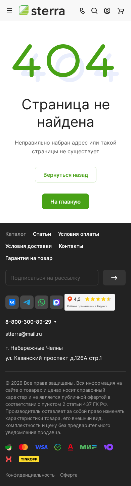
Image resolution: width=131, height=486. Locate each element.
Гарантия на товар (28, 258)
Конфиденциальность (30, 475)
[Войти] (107, 10)
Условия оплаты (78, 234)
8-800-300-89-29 (28, 322)
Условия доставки (28, 246)
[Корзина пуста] (120, 10)
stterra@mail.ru (23, 334)
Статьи (42, 234)
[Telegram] (27, 302)
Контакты (71, 246)
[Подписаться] (114, 277)
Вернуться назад (65, 174)
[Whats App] (41, 302)
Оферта (69, 475)
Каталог (15, 234)
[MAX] (56, 302)
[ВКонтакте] (12, 302)
